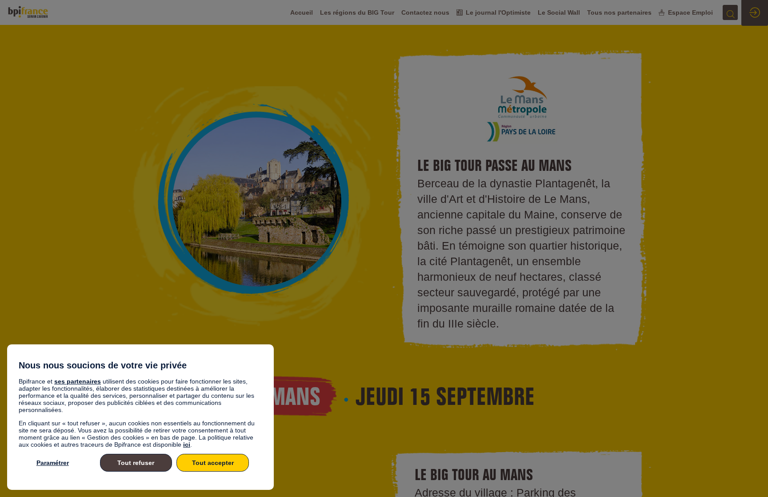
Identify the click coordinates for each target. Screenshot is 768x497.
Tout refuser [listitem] (135, 462)
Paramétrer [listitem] (52, 462)
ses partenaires (77, 381)
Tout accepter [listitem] (213, 462)
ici (186, 444)
